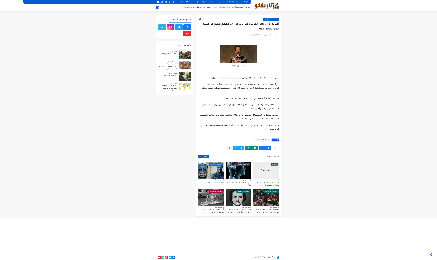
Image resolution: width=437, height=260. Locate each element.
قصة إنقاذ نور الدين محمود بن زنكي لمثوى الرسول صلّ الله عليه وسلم (168, 66)
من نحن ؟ (245, 2)
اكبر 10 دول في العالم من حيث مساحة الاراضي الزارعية (169, 88)
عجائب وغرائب (212, 7)
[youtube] (157, 2)
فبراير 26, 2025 (172, 51)
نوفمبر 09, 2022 (172, 83)
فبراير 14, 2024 (172, 73)
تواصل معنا (212, 2)
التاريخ (248, 7)
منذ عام (275, 180)
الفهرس (221, 2)
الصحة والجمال (224, 7)
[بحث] (157, 7)
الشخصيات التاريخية (271, 19)
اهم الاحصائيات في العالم (196, 7)
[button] (265, 148)
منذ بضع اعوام (246, 180)
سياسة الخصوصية (233, 2)
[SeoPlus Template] (278, 257)
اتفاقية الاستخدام (185, 2)
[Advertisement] (260, 236)
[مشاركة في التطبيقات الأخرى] (229, 148)
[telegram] (161, 2)
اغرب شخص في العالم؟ (215, 182)
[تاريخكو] (267, 5)
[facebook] (173, 2)
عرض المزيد (203, 156)
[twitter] (169, 2)
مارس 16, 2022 (172, 61)
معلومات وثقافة (238, 7)
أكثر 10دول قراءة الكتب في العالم (168, 77)
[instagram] (165, 2)
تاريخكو (257, 257)
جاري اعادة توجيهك (200, 2)
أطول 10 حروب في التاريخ (168, 54)
